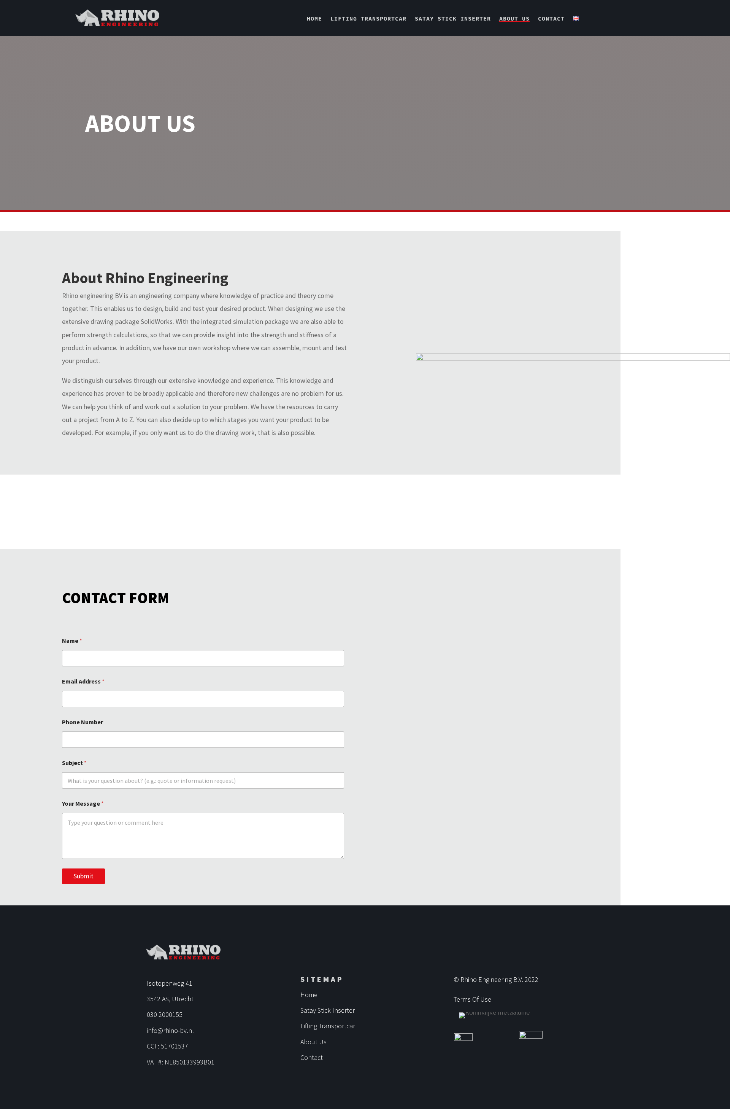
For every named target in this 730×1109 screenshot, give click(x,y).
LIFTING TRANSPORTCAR (368, 18)
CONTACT (551, 18)
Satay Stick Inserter (327, 1010)
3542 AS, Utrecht (170, 998)
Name (72, 640)
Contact (311, 1057)
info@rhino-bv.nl (170, 1030)
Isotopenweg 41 (169, 983)
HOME (314, 18)
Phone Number (82, 722)
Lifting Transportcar (327, 1025)
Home (308, 994)
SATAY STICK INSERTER (453, 18)
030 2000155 (164, 1014)
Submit (83, 876)
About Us (313, 1041)
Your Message (83, 803)
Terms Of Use (472, 999)
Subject (74, 762)
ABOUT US (514, 18)
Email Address (83, 681)
